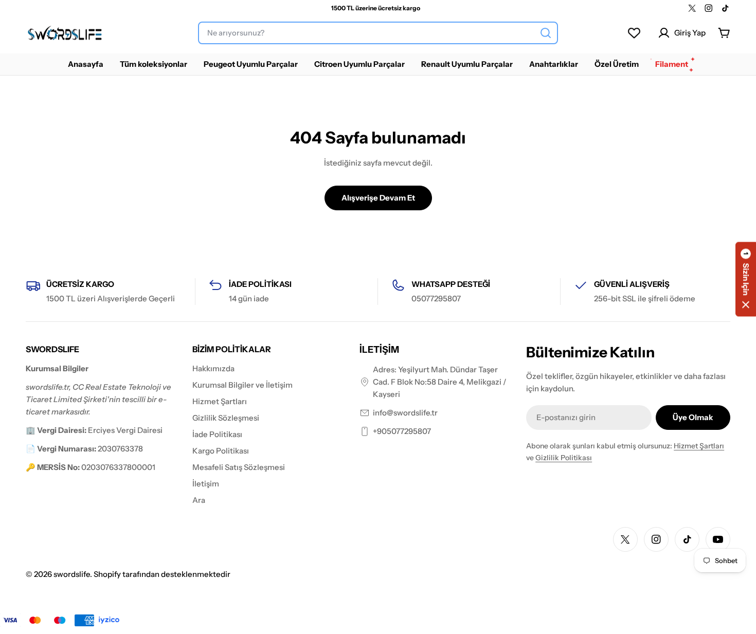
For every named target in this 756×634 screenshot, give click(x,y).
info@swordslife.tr (405, 413)
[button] (745, 279)
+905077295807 (402, 431)
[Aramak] (545, 33)
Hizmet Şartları (699, 445)
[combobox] (378, 33)
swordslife (71, 574)
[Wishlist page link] (634, 33)
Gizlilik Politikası (563, 457)
